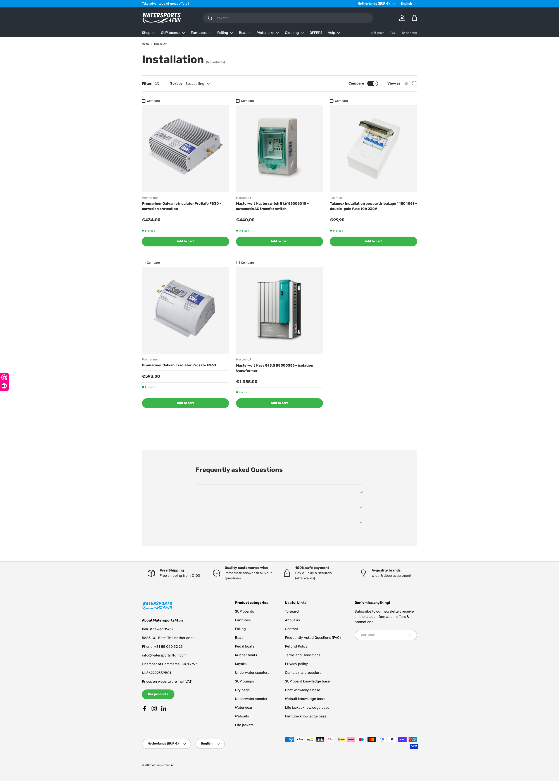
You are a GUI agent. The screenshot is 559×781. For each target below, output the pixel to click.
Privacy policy (296, 664)
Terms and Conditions (302, 655)
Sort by (176, 83)
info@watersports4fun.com (164, 655)
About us (292, 620)
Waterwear (243, 707)
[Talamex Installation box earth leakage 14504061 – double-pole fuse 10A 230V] (373, 148)
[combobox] (288, 18)
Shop (146, 33)
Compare (356, 83)
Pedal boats (244, 646)
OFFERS (316, 33)
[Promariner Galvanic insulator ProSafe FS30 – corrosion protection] (185, 148)
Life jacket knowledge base (307, 707)
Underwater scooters (252, 672)
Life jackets (244, 725)
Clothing (292, 33)
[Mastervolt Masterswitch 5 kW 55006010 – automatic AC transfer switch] (279, 148)
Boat (243, 33)
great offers (178, 3)
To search (409, 33)
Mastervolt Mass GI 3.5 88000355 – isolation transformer (274, 368)
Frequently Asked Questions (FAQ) (313, 638)
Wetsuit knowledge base (305, 699)
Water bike (265, 33)
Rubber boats (246, 655)
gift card (378, 33)
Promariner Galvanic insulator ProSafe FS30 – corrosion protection (181, 206)
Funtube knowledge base (305, 716)
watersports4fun (162, 765)
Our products (158, 694)
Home (145, 43)
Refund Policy (296, 646)
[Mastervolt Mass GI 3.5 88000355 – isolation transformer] (279, 310)
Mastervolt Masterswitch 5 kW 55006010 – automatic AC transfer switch (272, 206)
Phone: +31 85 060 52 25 (162, 646)
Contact (291, 629)
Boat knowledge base (302, 690)
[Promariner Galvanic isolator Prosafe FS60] (185, 310)
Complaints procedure (303, 672)
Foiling (222, 33)
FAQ (393, 33)
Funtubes (199, 33)
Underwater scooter (251, 699)
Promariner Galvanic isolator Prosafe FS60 (179, 365)
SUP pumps (244, 681)
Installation (160, 43)
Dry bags (242, 690)
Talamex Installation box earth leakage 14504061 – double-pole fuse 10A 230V (373, 206)
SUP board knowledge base (307, 681)
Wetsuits (242, 716)
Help (331, 33)
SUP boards (170, 33)
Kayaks (241, 664)
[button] (414, 18)
